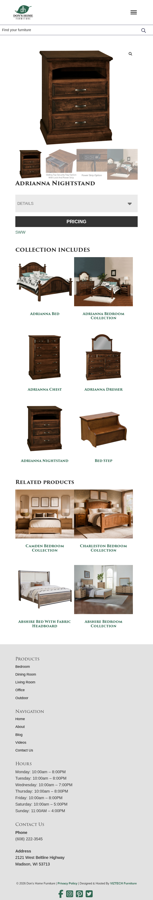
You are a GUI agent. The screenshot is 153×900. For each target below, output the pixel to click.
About (20, 727)
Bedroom (22, 667)
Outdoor (21, 698)
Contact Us (24, 750)
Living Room (25, 682)
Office (20, 690)
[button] (130, 53)
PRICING (76, 221)
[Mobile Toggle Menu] (133, 12)
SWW (20, 232)
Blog (19, 735)
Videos (20, 742)
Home (20, 719)
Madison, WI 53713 (32, 864)
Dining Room (25, 674)
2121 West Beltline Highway (40, 857)
